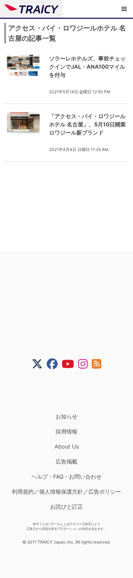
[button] (124, 9)
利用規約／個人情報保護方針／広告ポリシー (66, 491)
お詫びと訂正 (66, 506)
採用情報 (66, 431)
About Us (67, 446)
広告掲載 (66, 461)
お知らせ (66, 416)
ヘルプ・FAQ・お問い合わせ (66, 476)
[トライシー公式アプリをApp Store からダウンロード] (71, 391)
